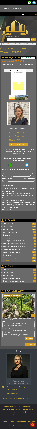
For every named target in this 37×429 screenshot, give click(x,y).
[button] (18, 81)
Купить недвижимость (9, 406)
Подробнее (29, 338)
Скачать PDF (15, 140)
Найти (33, 40)
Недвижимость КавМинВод (11, 8)
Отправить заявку (19, 144)
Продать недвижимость (26, 406)
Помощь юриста (28, 409)
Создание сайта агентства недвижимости (23, 421)
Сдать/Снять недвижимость (11, 409)
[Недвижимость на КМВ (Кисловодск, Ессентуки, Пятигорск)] (2, 44)
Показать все (30, 344)
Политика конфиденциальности (18, 414)
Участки (7, 44)
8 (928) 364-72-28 (17, 132)
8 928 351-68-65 (30, 14)
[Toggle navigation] (1, 14)
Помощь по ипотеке (17, 412)
